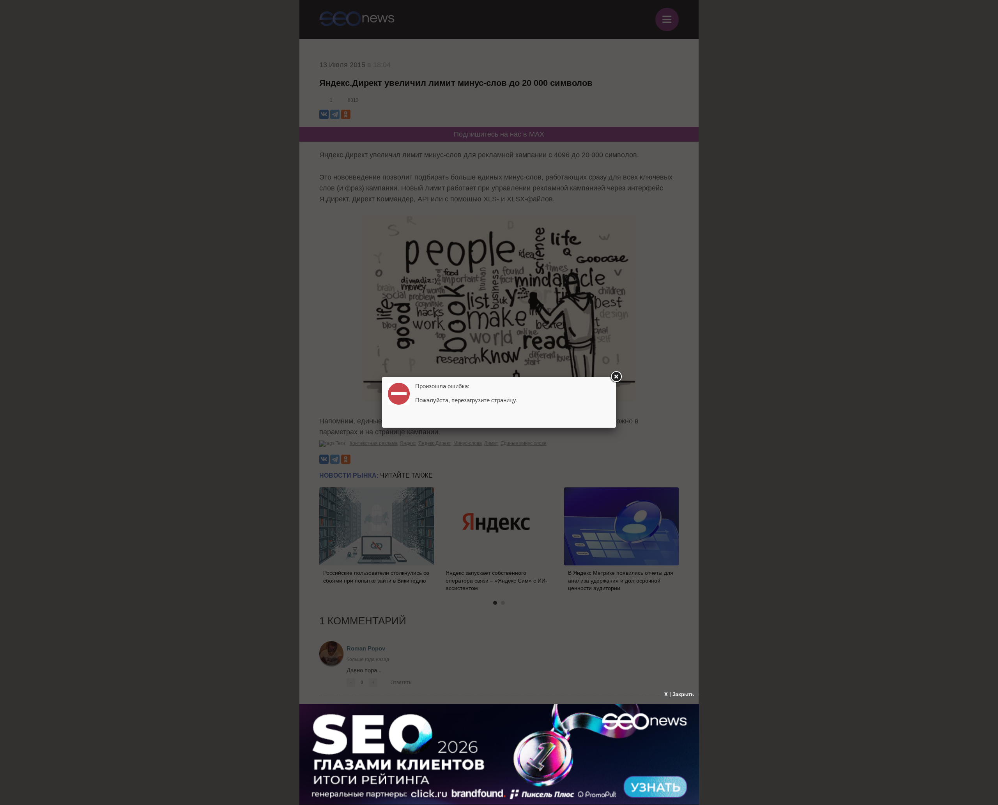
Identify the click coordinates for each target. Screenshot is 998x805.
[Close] (616, 377)
